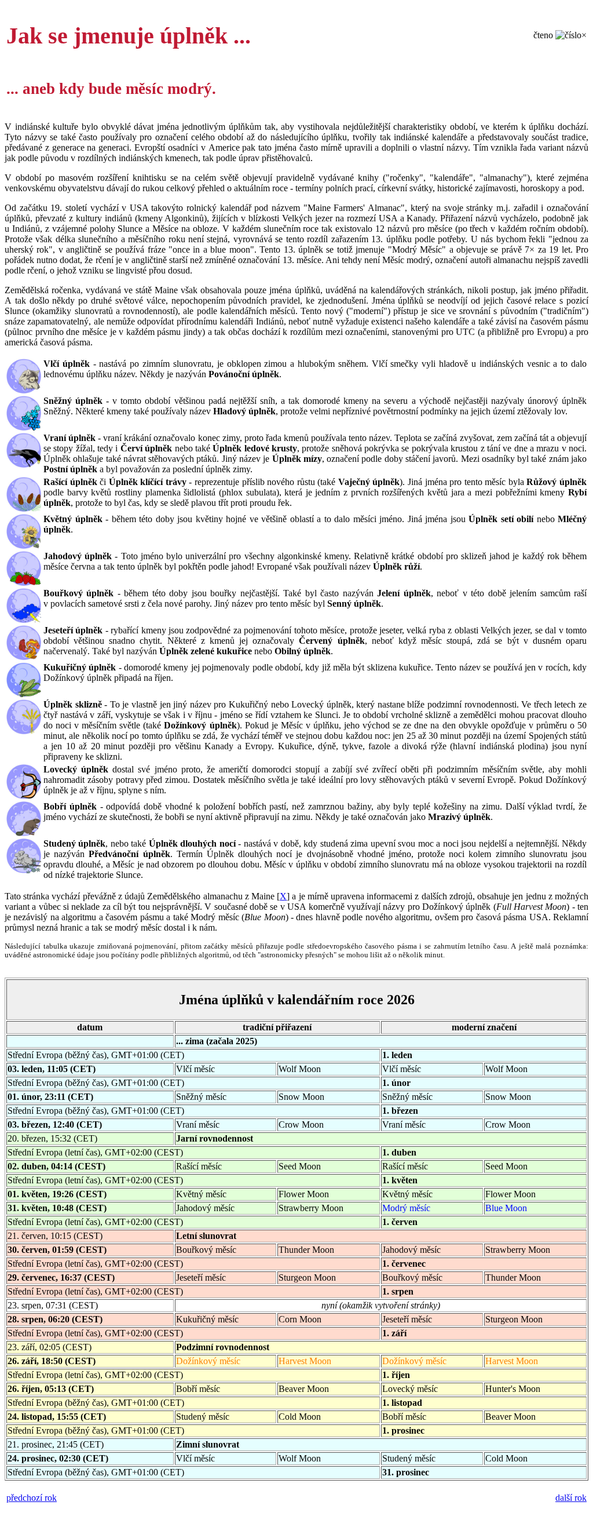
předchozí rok (31, 1498)
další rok (571, 1498)
